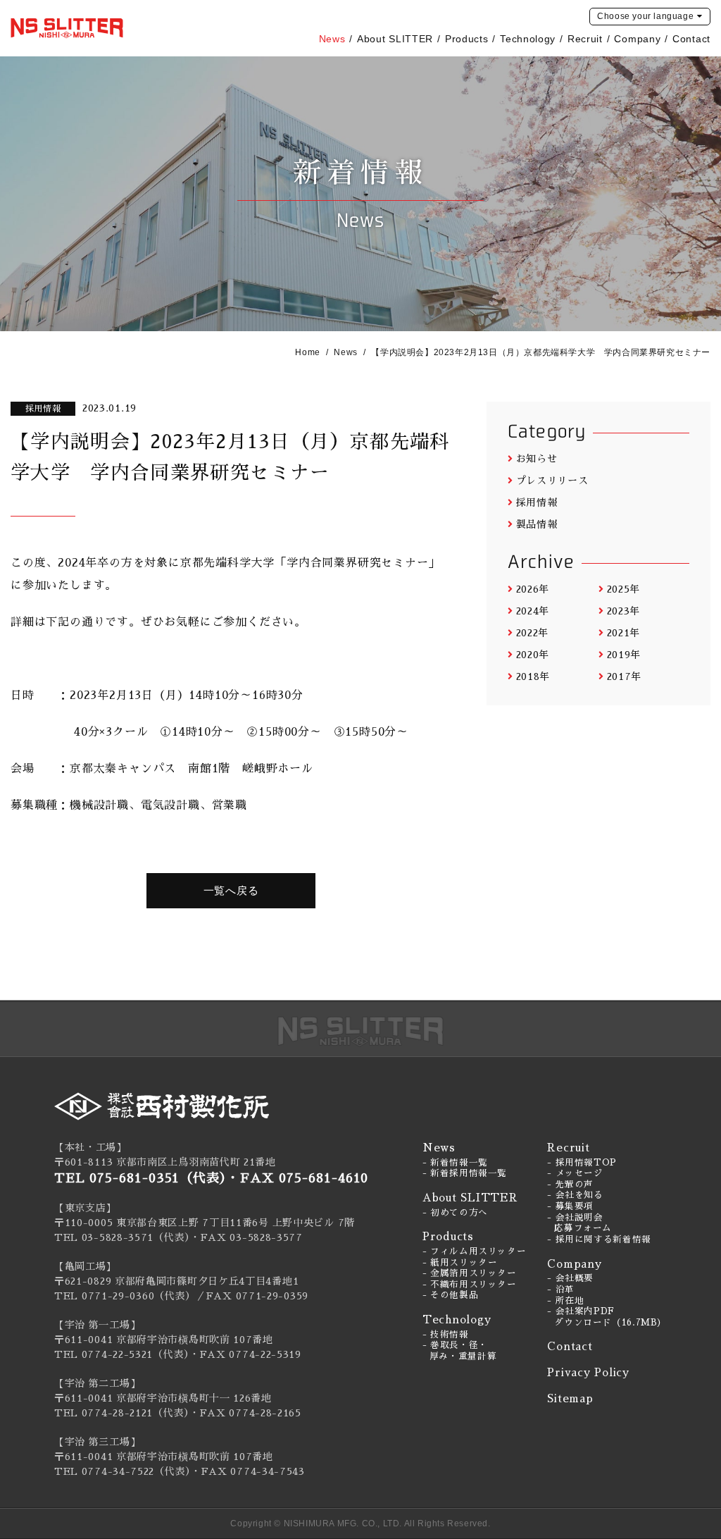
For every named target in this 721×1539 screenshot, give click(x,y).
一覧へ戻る (231, 890)
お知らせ (537, 459)
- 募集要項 (570, 1206)
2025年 (623, 589)
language (645, 16)
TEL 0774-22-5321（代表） (121, 1354)
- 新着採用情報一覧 (464, 1173)
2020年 (532, 655)
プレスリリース (552, 481)
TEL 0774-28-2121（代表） (121, 1413)
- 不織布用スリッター (469, 1284)
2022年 (532, 633)
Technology (528, 38)
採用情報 (537, 502)
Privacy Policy (588, 1372)
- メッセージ (575, 1173)
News (332, 38)
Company (637, 38)
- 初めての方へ (455, 1213)
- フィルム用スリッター (474, 1251)
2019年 (624, 655)
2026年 (532, 589)
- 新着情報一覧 (455, 1162)
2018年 (533, 676)
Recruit (585, 38)
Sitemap (570, 1398)
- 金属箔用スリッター (469, 1273)
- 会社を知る (575, 1195)
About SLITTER (395, 38)
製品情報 (537, 524)
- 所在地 (565, 1301)
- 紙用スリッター (460, 1263)
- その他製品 (450, 1295)
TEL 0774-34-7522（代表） (122, 1471)
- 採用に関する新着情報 (599, 1239)
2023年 (623, 611)
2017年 (624, 676)
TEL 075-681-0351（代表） (140, 1178)
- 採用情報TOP (582, 1162)
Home (307, 352)
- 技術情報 (445, 1334)
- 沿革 (561, 1289)
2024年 (532, 611)
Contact (691, 38)
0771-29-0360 (118, 1296)
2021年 (623, 633)
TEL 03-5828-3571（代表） (122, 1237)
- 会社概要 (570, 1278)
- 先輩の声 (570, 1184)
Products (467, 38)
